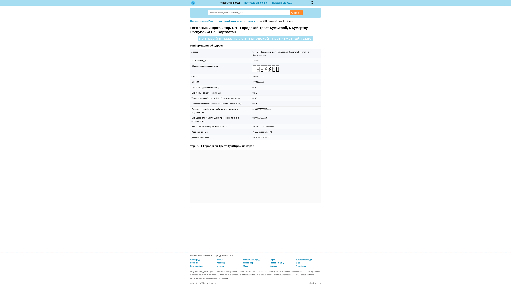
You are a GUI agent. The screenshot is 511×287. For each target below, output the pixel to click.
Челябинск (301, 266)
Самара (273, 266)
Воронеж (194, 263)
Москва (220, 266)
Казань (220, 260)
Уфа (298, 263)
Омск (245, 266)
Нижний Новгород (251, 260)
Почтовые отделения (255, 2)
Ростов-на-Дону (277, 263)
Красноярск (222, 263)
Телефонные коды (282, 2)
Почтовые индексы (229, 2)
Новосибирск (249, 263)
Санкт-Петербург (304, 260)
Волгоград (195, 260)
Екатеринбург (196, 266)
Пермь (273, 260)
